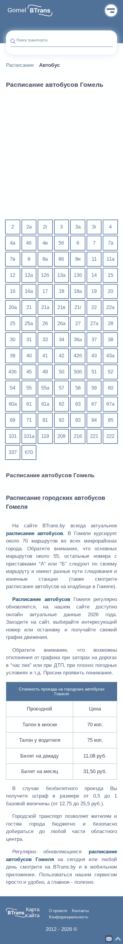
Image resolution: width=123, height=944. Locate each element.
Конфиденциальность (68, 917)
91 (45, 420)
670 (29, 452)
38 (110, 339)
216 (78, 436)
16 (12, 291)
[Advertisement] (61, 157)
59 (94, 388)
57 (61, 388)
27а (94, 323)
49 (45, 372)
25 (12, 323)
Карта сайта (32, 912)
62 (61, 404)
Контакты (80, 911)
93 (78, 420)
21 (29, 307)
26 (45, 323)
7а (110, 243)
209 (61, 436)
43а (110, 356)
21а (45, 307)
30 (12, 339)
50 (61, 372)
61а (45, 404)
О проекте (58, 911)
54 (12, 388)
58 (78, 388)
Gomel (16, 10)
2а (29, 227)
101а (29, 436)
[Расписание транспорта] (40, 10)
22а (110, 307)
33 (45, 339)
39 (12, 356)
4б (29, 243)
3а (78, 227)
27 (78, 323)
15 (110, 275)
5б (61, 243)
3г (94, 227)
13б (78, 275)
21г (78, 307)
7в (12, 259)
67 (94, 404)
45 (29, 372)
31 (29, 339)
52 (110, 372)
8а (45, 259)
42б (78, 356)
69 (12, 420)
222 (110, 436)
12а (29, 275)
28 (110, 323)
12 (12, 275)
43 (94, 356)
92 (61, 420)
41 (45, 356)
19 (94, 291)
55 (29, 388)
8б (61, 259)
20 (110, 291)
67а (110, 404)
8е (78, 259)
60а (13, 404)
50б (78, 372)
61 (29, 404)
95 (110, 420)
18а (78, 291)
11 (94, 259)
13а (61, 275)
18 (61, 291)
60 (110, 388)
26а (61, 323)
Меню (111, 10)
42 (61, 356)
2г (45, 227)
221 (94, 436)
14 (94, 275)
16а (29, 291)
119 (45, 436)
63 (78, 404)
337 (13, 452)
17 (45, 291)
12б (45, 275)
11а (110, 259)
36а (78, 339)
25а (29, 323)
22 (94, 307)
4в (45, 243)
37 (94, 339)
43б (12, 372)
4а (12, 243)
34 (61, 339)
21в (61, 307)
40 (29, 356)
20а (13, 307)
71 (29, 420)
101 (13, 436)
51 (94, 372)
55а (45, 388)
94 (94, 420)
